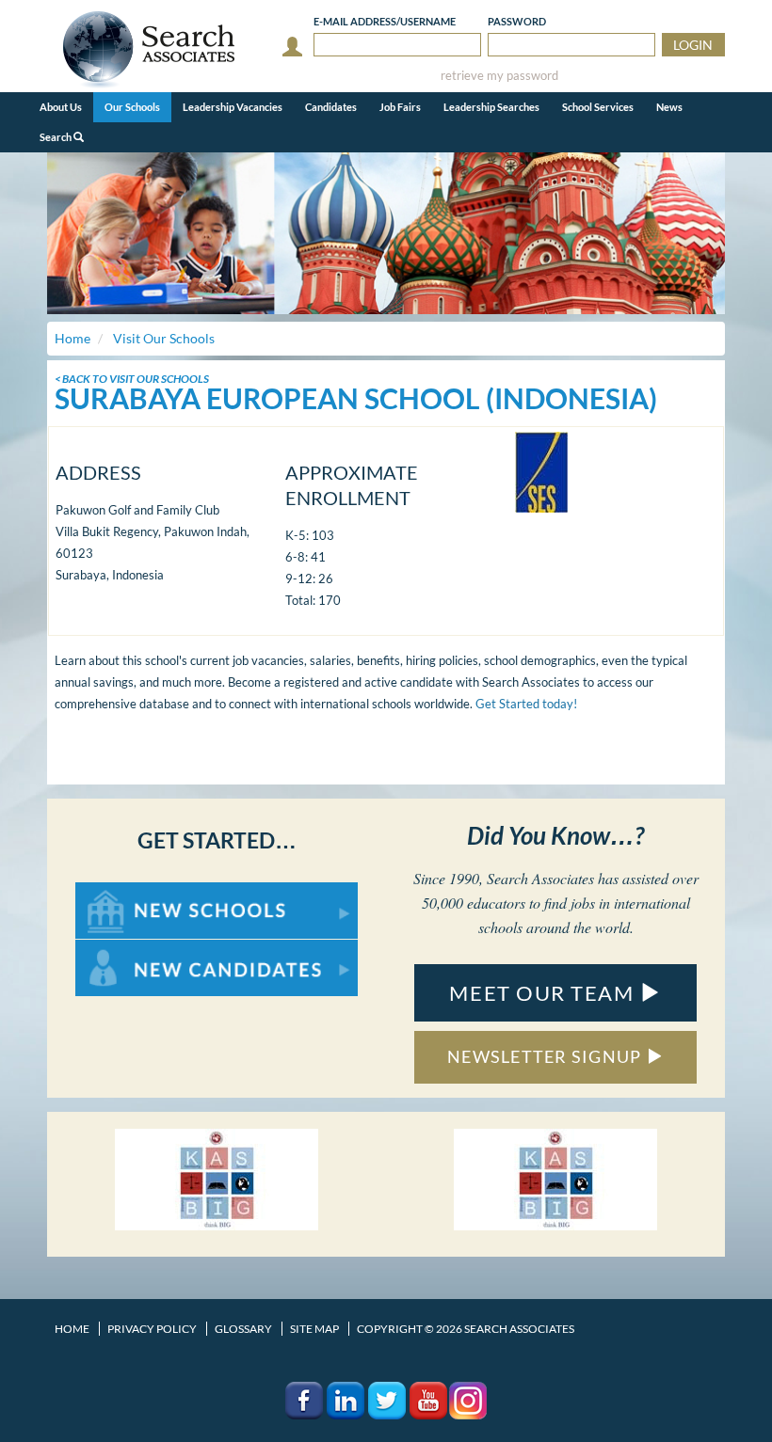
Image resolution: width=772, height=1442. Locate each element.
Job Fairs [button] (400, 107)
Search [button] (56, 137)
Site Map (314, 1329)
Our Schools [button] (132, 107)
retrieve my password (499, 76)
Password (517, 21)
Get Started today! (526, 703)
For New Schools (124, 891)
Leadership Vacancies (232, 107)
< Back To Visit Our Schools (132, 379)
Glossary (243, 1329)
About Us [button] (61, 107)
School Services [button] (598, 107)
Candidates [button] (331, 107)
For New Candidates (135, 949)
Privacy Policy (152, 1329)
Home (72, 1329)
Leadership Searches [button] (491, 107)
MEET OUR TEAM (544, 993)
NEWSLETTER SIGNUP (546, 1056)
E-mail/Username (385, 21)
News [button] (669, 107)
